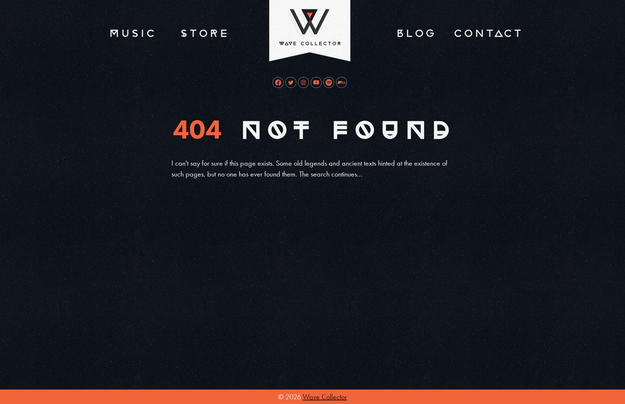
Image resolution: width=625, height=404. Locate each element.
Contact (487, 33)
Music (132, 33)
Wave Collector (325, 396)
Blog (415, 33)
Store (204, 33)
